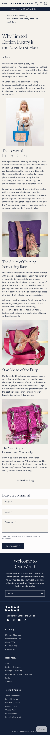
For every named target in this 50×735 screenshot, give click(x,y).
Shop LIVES (10, 642)
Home (9, 15)
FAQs (7, 678)
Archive (8, 681)
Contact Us (10, 649)
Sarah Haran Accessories (28, 731)
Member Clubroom (13, 635)
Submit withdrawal (13, 717)
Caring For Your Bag (13, 671)
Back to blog (27, 480)
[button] (5, 3)
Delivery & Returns (13, 667)
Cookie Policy (10, 710)
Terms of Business (13, 695)
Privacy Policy (11, 706)
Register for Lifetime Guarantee (18, 674)
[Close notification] (46, 9)
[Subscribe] (42, 593)
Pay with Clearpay (12, 702)
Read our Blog (11, 646)
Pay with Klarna (11, 699)
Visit (7, 663)
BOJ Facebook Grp (13, 638)
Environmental (11, 713)
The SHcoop (20, 15)
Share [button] (7, 57)
